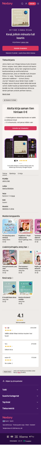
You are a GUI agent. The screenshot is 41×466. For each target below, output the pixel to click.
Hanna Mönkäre (8, 188)
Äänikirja (5, 209)
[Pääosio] (38, 4)
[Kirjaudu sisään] (26, 4)
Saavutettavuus (7, 425)
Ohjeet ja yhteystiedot (14, 381)
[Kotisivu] (11, 3)
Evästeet (32, 425)
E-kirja (11, 209)
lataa (19, 372)
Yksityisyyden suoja (18, 425)
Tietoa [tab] (4, 173)
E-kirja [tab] (20, 173)
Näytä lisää (6, 94)
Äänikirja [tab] (12, 173)
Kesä (13, 196)
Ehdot (27, 425)
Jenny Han (24, 42)
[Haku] (22, 4)
